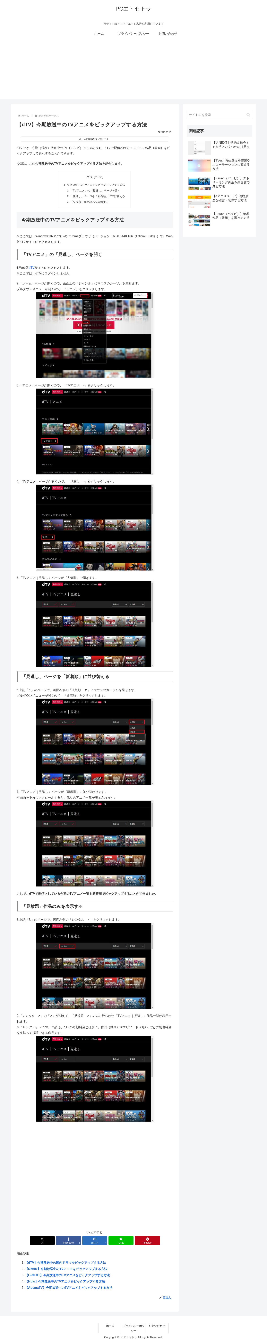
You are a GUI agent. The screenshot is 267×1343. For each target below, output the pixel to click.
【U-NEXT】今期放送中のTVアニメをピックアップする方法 (67, 1275)
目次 (89, 177)
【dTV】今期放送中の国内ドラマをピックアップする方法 (65, 1262)
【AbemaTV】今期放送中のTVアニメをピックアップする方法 (69, 1287)
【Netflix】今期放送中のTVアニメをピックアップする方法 (66, 1269)
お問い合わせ (157, 1325)
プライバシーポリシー (134, 1328)
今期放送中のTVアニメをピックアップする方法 (96, 184)
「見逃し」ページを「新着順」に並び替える (97, 196)
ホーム (110, 1325)
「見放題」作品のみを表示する (89, 201)
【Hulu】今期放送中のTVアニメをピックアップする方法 (65, 1281)
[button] (248, 115)
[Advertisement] (133, 71)
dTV (32, 267)
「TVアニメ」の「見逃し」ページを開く (95, 190)
